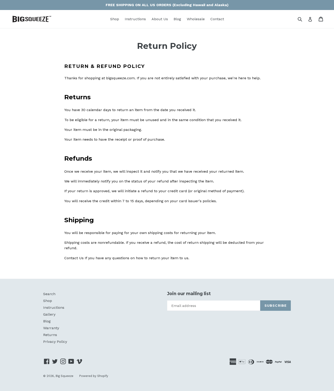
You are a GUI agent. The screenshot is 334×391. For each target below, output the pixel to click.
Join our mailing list (189, 293)
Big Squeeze (64, 376)
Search (49, 294)
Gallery (49, 314)
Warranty (51, 328)
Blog (177, 19)
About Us (160, 19)
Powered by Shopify (93, 376)
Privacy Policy (55, 341)
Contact (217, 19)
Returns (50, 335)
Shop (114, 19)
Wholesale (196, 19)
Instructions (135, 19)
